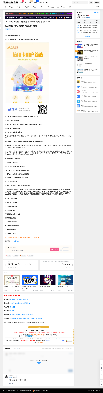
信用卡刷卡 (13, 299)
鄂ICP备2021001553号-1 (25, 390)
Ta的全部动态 (87, 36)
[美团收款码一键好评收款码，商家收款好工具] (38, 17)
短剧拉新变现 (18, 303)
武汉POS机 (33, 318)
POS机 (43, 7)
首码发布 (32, 314)
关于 (47, 2)
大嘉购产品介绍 (66, 264)
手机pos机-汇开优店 (63, 286)
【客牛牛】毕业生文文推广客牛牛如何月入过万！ (20, 264)
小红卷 (12, 303)
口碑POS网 (39, 318)
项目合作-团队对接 (15, 314)
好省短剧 (12, 307)
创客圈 (35, 2)
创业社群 (41, 2)
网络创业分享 (15, 390)
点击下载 (16, 241)
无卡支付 (28, 7)
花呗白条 (25, 299)
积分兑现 (19, 299)
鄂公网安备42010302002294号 (41, 390)
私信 (98, 12)
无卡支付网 (13, 318)
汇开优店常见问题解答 (45, 286)
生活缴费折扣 (26, 303)
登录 (91, 2)
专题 (26, 2)
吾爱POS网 (26, 318)
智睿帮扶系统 (25, 314)
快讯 (21, 2)
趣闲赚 (12, 311)
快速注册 (97, 2)
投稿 (30, 2)
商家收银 (19, 318)
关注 (95, 12)
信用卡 (35, 7)
